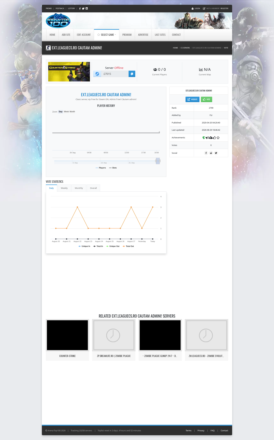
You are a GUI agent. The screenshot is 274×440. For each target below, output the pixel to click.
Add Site (66, 35)
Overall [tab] (93, 188)
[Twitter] (83, 8)
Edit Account (84, 35)
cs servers (185, 48)
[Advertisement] (199, 208)
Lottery (71, 8)
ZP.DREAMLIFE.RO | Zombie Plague (114, 355)
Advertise (143, 35)
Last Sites (160, 35)
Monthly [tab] (79, 188)
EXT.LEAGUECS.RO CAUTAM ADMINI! (106, 94)
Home (52, 35)
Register (224, 8)
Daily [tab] (51, 188)
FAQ (213, 430)
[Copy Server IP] (132, 74)
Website (194, 99)
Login (197, 8)
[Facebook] (80, 8)
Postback (60, 8)
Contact (176, 35)
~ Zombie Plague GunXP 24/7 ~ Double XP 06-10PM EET (160, 355)
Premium (127, 35)
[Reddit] (211, 153)
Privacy (201, 430)
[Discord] (86, 8)
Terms (188, 430)
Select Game (107, 35)
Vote (226, 48)
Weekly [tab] (64, 188)
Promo (49, 8)
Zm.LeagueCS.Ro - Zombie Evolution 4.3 (206, 355)
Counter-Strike (67, 355)
